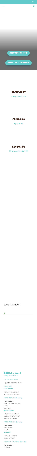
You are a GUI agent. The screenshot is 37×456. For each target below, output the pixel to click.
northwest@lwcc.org (19, 441)
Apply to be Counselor (18, 63)
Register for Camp (18, 53)
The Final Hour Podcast (11, 379)
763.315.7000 (8, 398)
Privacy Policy (8, 386)
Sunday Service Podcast (11, 375)
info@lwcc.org (17, 398)
